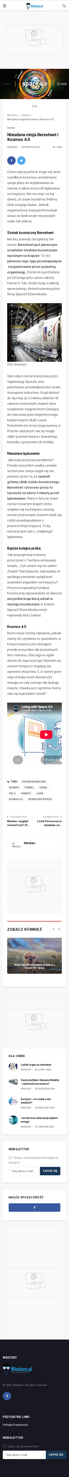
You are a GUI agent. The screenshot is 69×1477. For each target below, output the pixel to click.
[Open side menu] (4, 6)
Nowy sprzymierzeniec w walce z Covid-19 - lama (34, 966)
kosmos (14, 787)
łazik (40, 793)
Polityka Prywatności (15, 1424)
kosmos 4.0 (16, 799)
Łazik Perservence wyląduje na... (49, 823)
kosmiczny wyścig (40, 799)
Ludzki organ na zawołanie (36, 1064)
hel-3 (12, 793)
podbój (29, 787)
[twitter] (21, 160)
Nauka (26, 115)
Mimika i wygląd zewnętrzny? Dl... (18, 823)
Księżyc (26, 793)
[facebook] (11, 160)
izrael (43, 787)
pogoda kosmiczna (34, 781)
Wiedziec (12, 115)
